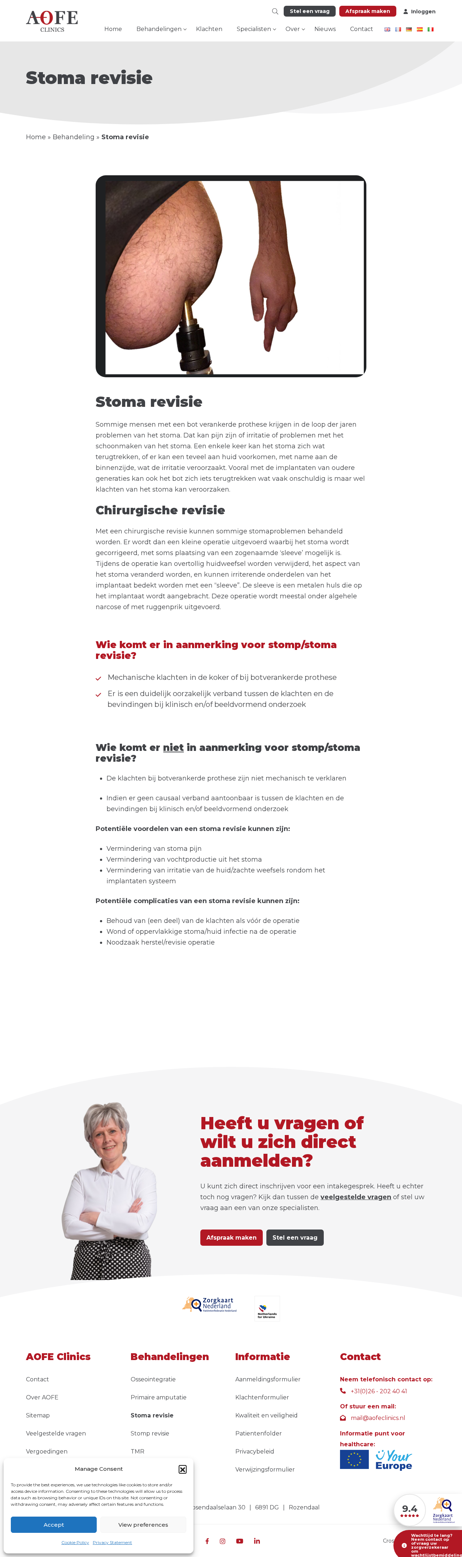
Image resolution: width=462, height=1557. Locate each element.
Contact (361, 29)
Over (293, 29)
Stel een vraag (310, 11)
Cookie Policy (75, 1542)
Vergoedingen (46, 1451)
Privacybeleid (254, 1451)
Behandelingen (159, 29)
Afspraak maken (367, 11)
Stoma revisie (152, 1415)
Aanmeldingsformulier (268, 1379)
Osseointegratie (153, 1379)
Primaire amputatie (159, 1397)
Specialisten (254, 29)
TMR (137, 1451)
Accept (54, 1524)
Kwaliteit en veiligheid (266, 1415)
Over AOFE (42, 1397)
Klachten (209, 29)
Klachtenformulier (262, 1397)
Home (113, 29)
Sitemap (38, 1415)
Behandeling (74, 137)
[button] (182, 1469)
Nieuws (325, 29)
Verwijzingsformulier (265, 1469)
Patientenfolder (258, 1433)
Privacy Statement (112, 1542)
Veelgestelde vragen (56, 1433)
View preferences (143, 1524)
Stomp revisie (150, 1433)
